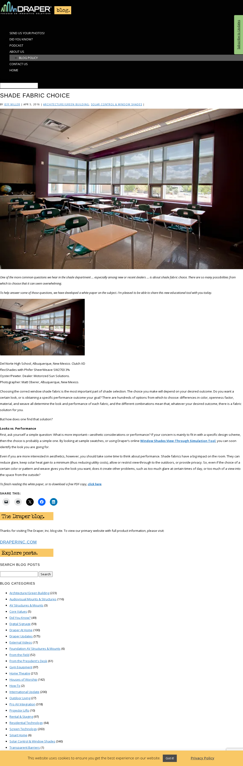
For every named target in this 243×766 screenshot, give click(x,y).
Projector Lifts (19, 710)
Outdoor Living (19, 698)
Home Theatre (19, 673)
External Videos (20, 642)
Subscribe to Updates (238, 34)
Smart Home (18, 735)
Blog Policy (28, 58)
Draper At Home (21, 630)
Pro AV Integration (22, 704)
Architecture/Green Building (66, 104)
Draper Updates (21, 636)
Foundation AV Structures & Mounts (35, 648)
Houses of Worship (23, 679)
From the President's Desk (28, 661)
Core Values (18, 611)
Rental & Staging (21, 716)
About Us (16, 51)
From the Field (19, 655)
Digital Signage (20, 624)
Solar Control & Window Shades (116, 104)
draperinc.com (18, 542)
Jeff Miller (12, 104)
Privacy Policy (202, 758)
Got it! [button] (170, 758)
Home (13, 70)
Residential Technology (26, 723)
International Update (24, 692)
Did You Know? (20, 618)
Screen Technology (23, 729)
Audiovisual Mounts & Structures (32, 599)
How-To (14, 686)
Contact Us (18, 64)
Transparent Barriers (24, 747)
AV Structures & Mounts (26, 605)
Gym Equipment (20, 667)
